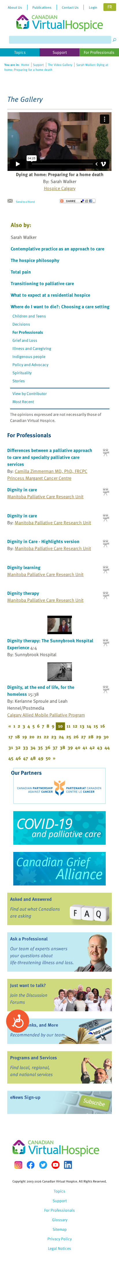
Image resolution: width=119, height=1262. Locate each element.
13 (82, 725)
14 (89, 725)
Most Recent (23, 401)
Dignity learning (23, 567)
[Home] (59, 15)
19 (24, 736)
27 (83, 736)
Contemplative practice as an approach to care (57, 248)
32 (18, 747)
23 (53, 736)
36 (47, 747)
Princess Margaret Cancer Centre (39, 478)
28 (91, 736)
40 (77, 747)
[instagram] (18, 1165)
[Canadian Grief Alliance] (59, 868)
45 (10, 757)
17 (10, 736)
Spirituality (21, 373)
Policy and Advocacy (30, 364)
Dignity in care (22, 489)
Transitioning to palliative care (42, 283)
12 (75, 725)
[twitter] (43, 1165)
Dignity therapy (23, 593)
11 (68, 725)
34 (33, 747)
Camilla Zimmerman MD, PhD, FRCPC (51, 471)
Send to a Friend (25, 202)
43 (99, 747)
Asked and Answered (31, 899)
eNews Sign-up (25, 1097)
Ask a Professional (29, 938)
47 (25, 757)
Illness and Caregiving (31, 348)
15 (96, 725)
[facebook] (31, 1165)
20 (31, 736)
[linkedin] (68, 1165)
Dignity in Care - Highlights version (43, 541)
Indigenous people (28, 356)
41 (85, 747)
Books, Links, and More (34, 1024)
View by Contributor (29, 393)
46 (18, 757)
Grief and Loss (24, 340)
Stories (18, 381)
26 (76, 736)
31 (10, 747)
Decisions (21, 324)
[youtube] (55, 1165)
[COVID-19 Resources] (59, 828)
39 (70, 747)
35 (40, 747)
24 (61, 736)
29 (98, 736)
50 (48, 757)
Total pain (21, 271)
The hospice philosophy (35, 260)
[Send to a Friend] (11, 201)
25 (68, 736)
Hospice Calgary (59, 188)
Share (78, 201)
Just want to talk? (28, 985)
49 (40, 757)
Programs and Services (33, 1057)
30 (106, 736)
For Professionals (27, 332)
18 (17, 736)
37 (55, 747)
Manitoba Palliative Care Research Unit (45, 496)
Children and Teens (29, 316)
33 (25, 747)
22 (46, 736)
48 (33, 757)
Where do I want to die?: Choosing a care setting (60, 306)
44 (107, 747)
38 (62, 747)
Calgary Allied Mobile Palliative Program (46, 714)
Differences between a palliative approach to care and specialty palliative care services (49, 457)
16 (102, 725)
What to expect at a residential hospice (50, 294)
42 (92, 747)
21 (39, 736)
